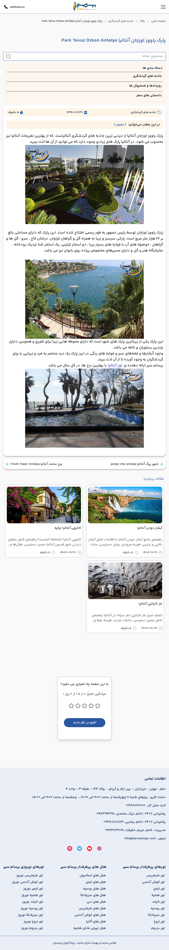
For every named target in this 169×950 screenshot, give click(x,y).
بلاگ (142, 21)
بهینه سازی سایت (87, 943)
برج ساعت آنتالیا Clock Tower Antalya (36, 464)
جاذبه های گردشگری (121, 21)
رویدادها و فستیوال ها (145, 85)
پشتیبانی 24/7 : (131, 813)
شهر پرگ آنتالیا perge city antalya (134, 464)
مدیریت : (135, 830)
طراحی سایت (108, 943)
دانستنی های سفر (149, 95)
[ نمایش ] (120, 125)
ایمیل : (145, 838)
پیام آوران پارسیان (64, 943)
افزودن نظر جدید (84, 722)
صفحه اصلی (158, 21)
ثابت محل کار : (146, 805)
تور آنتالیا (115, 365)
